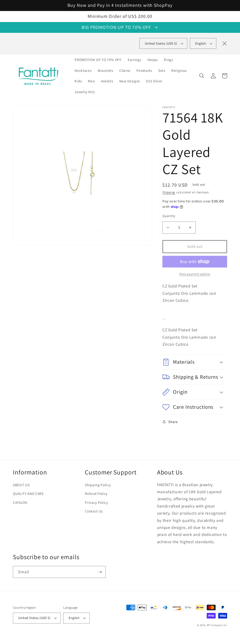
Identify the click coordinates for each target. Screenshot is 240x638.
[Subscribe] (99, 572)
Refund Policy (96, 493)
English (200, 43)
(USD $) (161, 43)
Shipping (168, 192)
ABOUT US (21, 484)
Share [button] (173, 421)
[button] (201, 75)
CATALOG (20, 502)
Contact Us (94, 511)
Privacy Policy (96, 502)
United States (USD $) (34, 617)
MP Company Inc (217, 625)
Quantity (169, 216)
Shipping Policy (98, 484)
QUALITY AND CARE (28, 493)
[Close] (224, 43)
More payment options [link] (194, 274)
